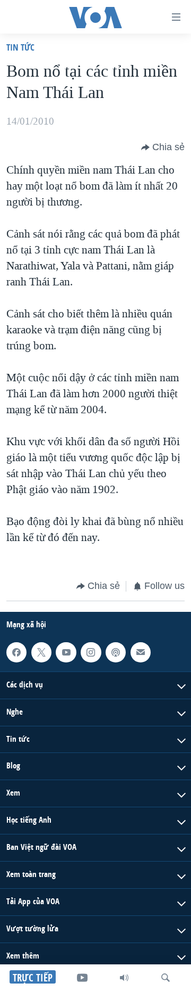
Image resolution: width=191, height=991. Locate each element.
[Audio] (124, 977)
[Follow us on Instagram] (91, 652)
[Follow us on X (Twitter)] (41, 652)
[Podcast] (116, 652)
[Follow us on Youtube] (66, 652)
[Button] (163, 147)
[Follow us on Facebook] (16, 652)
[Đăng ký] (141, 652)
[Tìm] (165, 977)
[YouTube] (82, 977)
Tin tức (20, 47)
